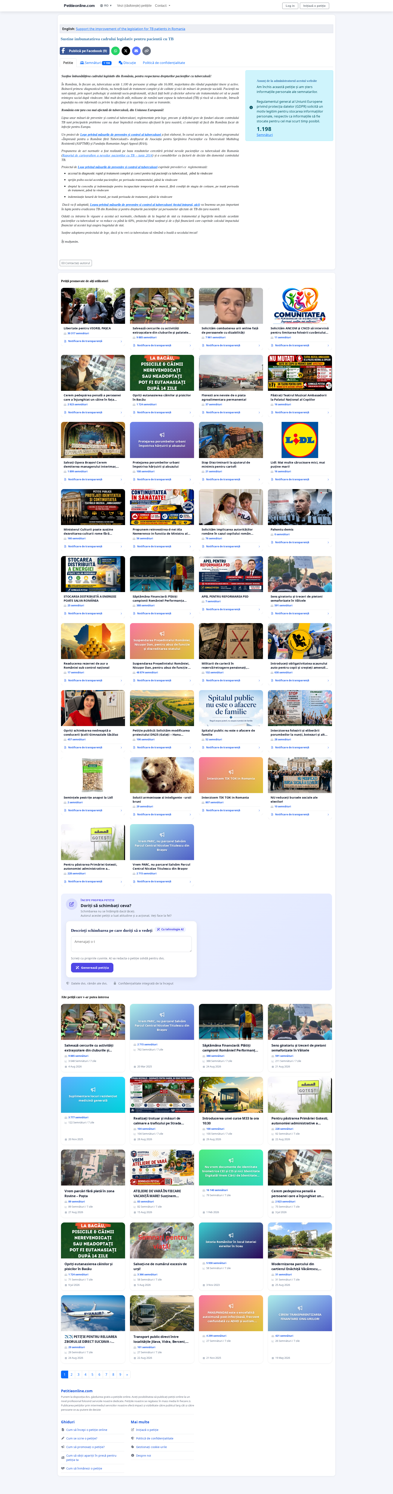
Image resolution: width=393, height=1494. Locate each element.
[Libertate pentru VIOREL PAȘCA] (93, 317)
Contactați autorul (77, 263)
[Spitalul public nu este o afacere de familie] (231, 721)
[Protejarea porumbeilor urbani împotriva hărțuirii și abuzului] (162, 453)
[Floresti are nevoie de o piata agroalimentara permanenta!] (231, 386)
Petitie (68, 62)
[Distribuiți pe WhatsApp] (115, 51)
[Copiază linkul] (146, 51)
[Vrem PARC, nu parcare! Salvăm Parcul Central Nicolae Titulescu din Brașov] (162, 855)
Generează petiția (95, 967)
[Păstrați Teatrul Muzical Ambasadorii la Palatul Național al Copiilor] (300, 386)
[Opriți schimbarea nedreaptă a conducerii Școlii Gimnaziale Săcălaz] (93, 721)
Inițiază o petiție (314, 5)
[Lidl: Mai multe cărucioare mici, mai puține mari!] (300, 453)
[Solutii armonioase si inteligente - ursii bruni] (162, 788)
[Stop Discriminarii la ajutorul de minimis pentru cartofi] (231, 453)
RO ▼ (108, 5)
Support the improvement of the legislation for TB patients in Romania (130, 29)
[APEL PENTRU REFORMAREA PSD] (231, 585)
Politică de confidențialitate (164, 62)
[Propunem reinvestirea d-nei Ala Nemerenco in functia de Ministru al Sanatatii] (162, 520)
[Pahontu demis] (300, 518)
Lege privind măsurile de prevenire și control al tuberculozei (117, 167)
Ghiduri (68, 1421)
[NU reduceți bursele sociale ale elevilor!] (300, 788)
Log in (290, 5)
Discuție (129, 62)
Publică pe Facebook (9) (88, 51)
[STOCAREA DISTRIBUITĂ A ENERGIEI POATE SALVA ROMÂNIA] (93, 587)
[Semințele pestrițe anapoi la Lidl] (93, 786)
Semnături (97, 62)
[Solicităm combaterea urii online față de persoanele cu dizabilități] (231, 319)
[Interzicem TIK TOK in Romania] (231, 786)
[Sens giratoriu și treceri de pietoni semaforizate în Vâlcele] (300, 587)
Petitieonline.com (79, 5)
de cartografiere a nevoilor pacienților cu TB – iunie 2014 (113, 155)
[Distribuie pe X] (126, 51)
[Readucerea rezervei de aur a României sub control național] (93, 654)
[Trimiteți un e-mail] (136, 51)
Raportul (68, 155)
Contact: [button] (161, 5)
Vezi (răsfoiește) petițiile (134, 5)
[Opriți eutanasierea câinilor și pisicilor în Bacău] (162, 386)
